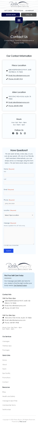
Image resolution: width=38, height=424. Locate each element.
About (4, 364)
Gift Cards (8, 10)
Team (4, 369)
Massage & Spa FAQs (9, 401)
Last (5, 179)
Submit (8, 251)
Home (4, 360)
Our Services (6, 336)
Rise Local (23, 421)
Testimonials (6, 409)
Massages (5, 341)
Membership (29, 10)
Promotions (18, 10)
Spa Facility (6, 373)
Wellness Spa (6, 346)
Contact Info (6, 294)
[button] (19, 20)
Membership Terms (9, 405)
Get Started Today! (20, 285)
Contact (5, 382)
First (5, 171)
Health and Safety (8, 396)
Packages (6, 350)
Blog (4, 392)
